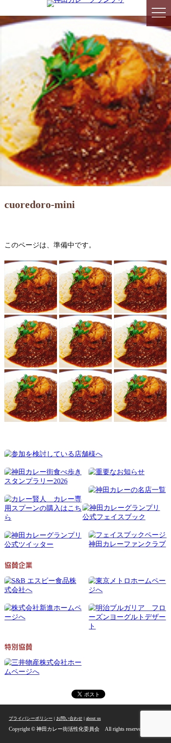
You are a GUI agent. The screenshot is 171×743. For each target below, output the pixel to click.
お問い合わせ (69, 718)
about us (93, 718)
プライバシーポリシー (31, 718)
